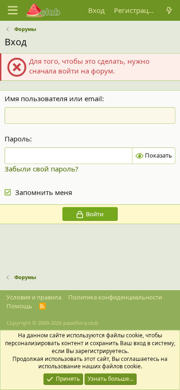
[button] (13, 10)
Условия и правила (33, 297)
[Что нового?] (169, 10)
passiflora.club (80, 322)
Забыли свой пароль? (41, 168)
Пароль (17, 138)
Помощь (19, 306)
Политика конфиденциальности (115, 297)
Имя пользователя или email (53, 98)
